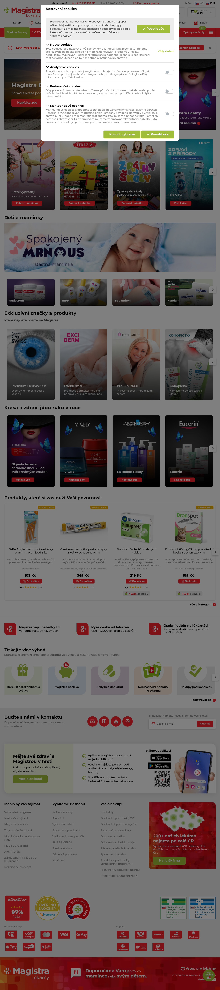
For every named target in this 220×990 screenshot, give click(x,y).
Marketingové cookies (67, 105)
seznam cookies (60, 36)
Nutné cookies (61, 44)
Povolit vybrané (122, 134)
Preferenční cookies (65, 86)
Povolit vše (155, 28)
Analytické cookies (64, 67)
